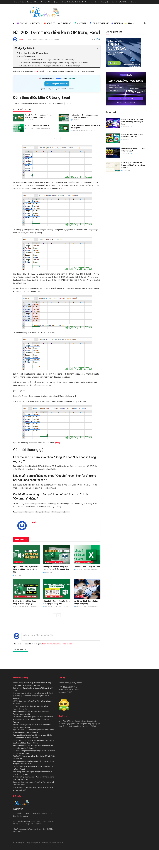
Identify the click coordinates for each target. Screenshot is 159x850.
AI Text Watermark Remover (128, 2)
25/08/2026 (126, 140)
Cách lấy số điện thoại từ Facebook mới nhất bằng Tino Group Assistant (33, 695)
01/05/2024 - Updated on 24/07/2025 (38, 128)
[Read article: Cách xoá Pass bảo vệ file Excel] (18, 128)
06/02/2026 (75, 120)
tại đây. (57, 443)
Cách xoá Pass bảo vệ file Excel (37, 125)
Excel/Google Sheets (53, 562)
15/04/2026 (30, 120)
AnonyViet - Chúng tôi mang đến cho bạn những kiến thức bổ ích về (39, 842)
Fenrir (22, 39)
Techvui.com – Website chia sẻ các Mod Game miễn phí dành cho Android (34, 719)
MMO (130, 23)
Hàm (57, 39)
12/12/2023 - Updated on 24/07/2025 (86, 607)
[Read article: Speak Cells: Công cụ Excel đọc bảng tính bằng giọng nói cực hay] (18, 117)
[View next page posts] (59, 138)
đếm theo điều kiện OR (60, 512)
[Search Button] (145, 23)
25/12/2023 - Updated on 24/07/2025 (83, 130)
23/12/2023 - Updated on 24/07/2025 (56, 607)
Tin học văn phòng (54, 2)
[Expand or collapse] (97, 48)
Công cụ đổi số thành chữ (109, 2)
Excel (36, 71)
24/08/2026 (126, 154)
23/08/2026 (126, 170)
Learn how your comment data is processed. (58, 644)
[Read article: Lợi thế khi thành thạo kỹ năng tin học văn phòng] (87, 589)
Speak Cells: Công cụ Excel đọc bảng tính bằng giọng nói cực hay (26, 569)
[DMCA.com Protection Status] (64, 705)
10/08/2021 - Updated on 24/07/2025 (40, 39)
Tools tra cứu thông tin (92, 2)
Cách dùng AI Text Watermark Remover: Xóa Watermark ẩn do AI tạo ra (133, 165)
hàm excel (29, 512)
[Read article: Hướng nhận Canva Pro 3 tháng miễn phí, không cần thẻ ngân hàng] (113, 123)
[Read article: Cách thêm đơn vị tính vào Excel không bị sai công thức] (56, 589)
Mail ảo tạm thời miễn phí (75, 2)
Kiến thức (16, 2)
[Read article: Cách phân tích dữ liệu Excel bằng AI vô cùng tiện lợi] (64, 128)
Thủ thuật (44, 2)
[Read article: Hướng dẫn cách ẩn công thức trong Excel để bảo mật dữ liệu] (64, 117)
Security (29, 2)
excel (21, 512)
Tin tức (64, 2)
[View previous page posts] (54, 138)
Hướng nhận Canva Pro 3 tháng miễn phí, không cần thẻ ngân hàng (132, 121)
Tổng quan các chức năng (25, 596)
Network (23, 2)
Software (36, 2)
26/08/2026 (126, 127)
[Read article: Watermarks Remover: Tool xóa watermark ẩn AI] (113, 153)
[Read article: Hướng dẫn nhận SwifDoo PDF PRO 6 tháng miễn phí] (113, 138)
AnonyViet (17, 711)
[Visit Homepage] (45, 12)
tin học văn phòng (42, 512)
